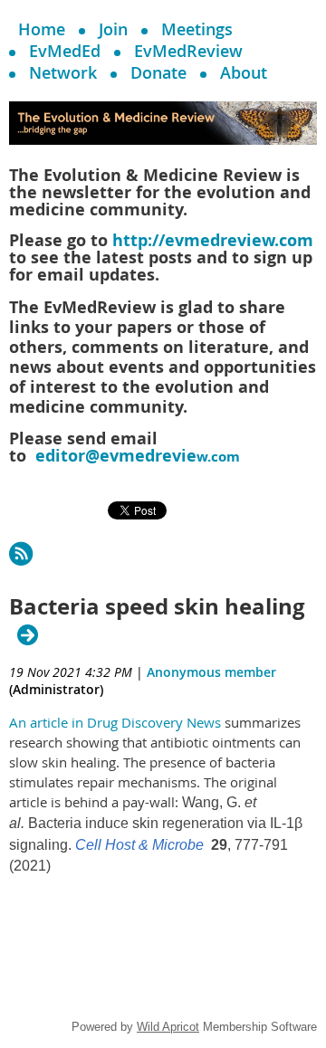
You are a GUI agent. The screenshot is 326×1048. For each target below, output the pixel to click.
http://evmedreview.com (212, 240)
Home (41, 29)
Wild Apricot (168, 1027)
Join (113, 29)
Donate (158, 72)
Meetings (197, 29)
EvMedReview (188, 51)
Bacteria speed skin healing (157, 607)
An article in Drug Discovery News (115, 722)
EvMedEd (65, 51)
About (243, 72)
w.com (137, 456)
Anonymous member (211, 672)
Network (63, 72)
